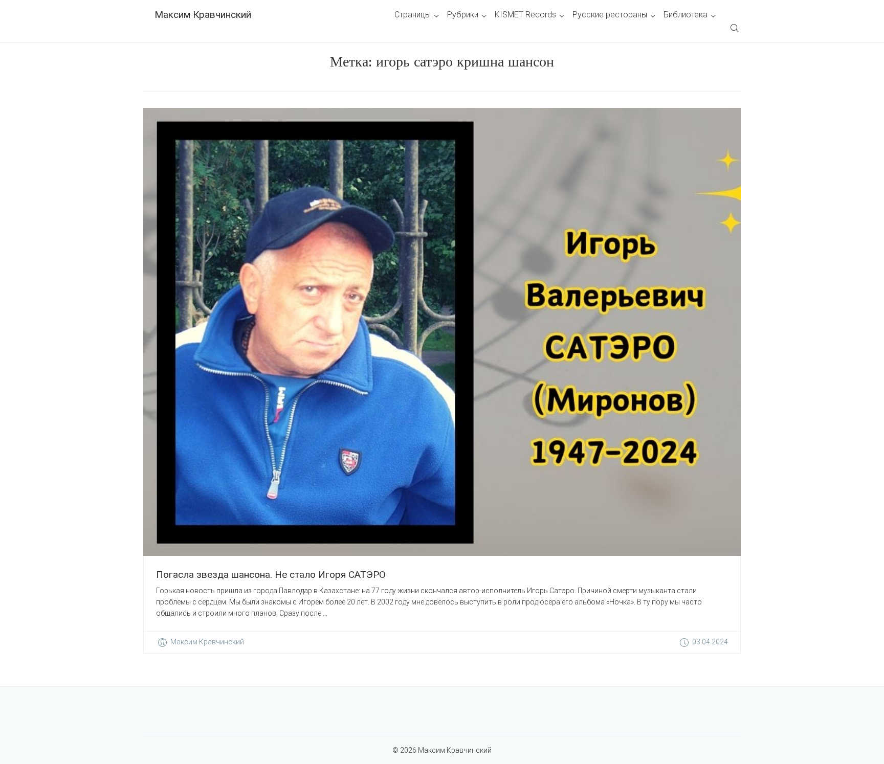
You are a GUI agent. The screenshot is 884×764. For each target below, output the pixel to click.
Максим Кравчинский (202, 14)
